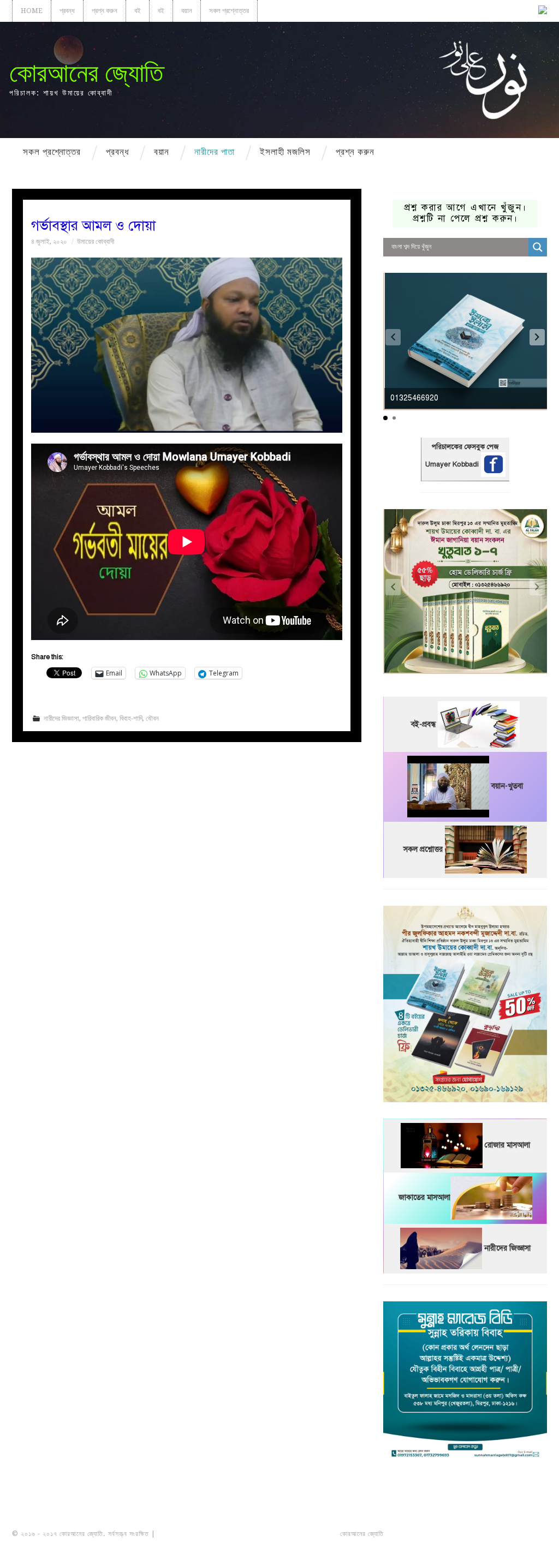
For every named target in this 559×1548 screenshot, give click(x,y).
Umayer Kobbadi (453, 464)
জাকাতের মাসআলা (424, 1198)
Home (32, 11)
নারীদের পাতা (214, 151)
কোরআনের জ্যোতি (86, 72)
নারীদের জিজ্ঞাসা (61, 718)
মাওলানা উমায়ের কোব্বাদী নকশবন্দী (198, 1534)
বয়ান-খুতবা (507, 786)
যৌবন (152, 718)
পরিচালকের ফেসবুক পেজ (465, 447)
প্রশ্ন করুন (104, 11)
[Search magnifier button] (537, 247)
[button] (537, 337)
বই (137, 11)
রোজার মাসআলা (507, 1145)
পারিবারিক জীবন (99, 718)
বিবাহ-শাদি (131, 718)
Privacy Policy (516, 1534)
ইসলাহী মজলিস (285, 151)
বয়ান (186, 11)
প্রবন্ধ (67, 11)
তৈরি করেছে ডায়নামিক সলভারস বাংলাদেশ (434, 1534)
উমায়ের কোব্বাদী (95, 241)
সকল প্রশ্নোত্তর (229, 11)
